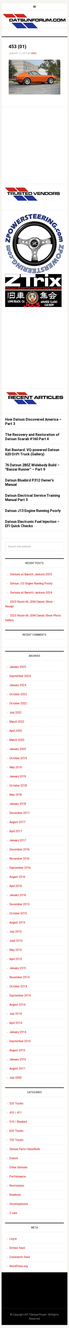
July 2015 (15, 931)
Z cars (13, 1213)
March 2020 (16, 740)
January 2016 (17, 895)
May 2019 (15, 767)
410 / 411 (15, 1112)
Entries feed (17, 1248)
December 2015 (19, 904)
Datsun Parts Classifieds (24, 1149)
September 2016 (20, 867)
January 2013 (17, 1059)
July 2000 (15, 1077)
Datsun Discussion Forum (34, 22)
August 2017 (17, 822)
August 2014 (17, 1004)
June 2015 (15, 940)
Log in (13, 1238)
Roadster (15, 1194)
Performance (17, 1176)
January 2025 (17, 667)
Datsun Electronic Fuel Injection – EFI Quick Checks (32, 523)
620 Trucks (16, 1131)
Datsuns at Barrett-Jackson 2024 (31, 592)
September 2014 (20, 995)
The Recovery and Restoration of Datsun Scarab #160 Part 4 (32, 436)
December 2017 (19, 813)
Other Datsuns (18, 1167)
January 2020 (17, 749)
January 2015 (17, 968)
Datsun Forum (38, 1314)
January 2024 (17, 685)
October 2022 (18, 703)
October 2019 (18, 758)
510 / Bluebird (18, 1121)
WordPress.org (18, 1266)
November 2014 (19, 977)
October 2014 (18, 986)
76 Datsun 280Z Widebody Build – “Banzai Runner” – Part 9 (32, 467)
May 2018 (15, 794)
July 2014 (15, 1013)
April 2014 (15, 1023)
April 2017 (15, 831)
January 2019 (17, 776)
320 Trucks (16, 1103)
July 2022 (15, 712)
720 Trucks (16, 1140)
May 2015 (15, 950)
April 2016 (15, 886)
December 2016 (19, 849)
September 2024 (20, 676)
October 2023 (18, 694)
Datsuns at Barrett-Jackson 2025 (31, 574)
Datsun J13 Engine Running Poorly (33, 511)
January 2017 (17, 840)
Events (13, 1158)
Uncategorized (18, 1204)
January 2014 (17, 1032)
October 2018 (18, 785)
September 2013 (20, 1041)
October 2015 (18, 913)
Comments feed (19, 1257)
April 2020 (15, 730)
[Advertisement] (34, 145)
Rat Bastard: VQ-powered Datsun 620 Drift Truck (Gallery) (32, 452)
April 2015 (15, 959)
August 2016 (17, 877)
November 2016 (19, 858)
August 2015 (17, 922)
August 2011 (17, 1068)
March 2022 (16, 721)
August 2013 (17, 1050)
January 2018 (17, 803)
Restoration (16, 1185)
